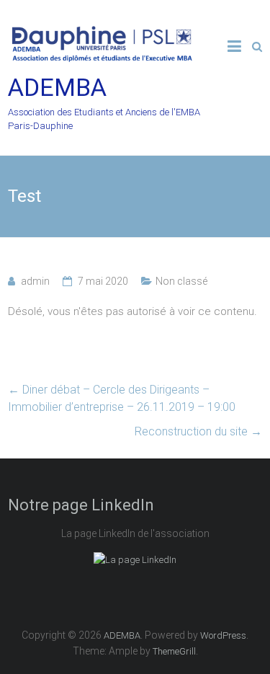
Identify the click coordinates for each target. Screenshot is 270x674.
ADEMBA (57, 87)
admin (35, 281)
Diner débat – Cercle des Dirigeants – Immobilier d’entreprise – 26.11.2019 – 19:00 (121, 398)
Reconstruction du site (198, 431)
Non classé (181, 281)
